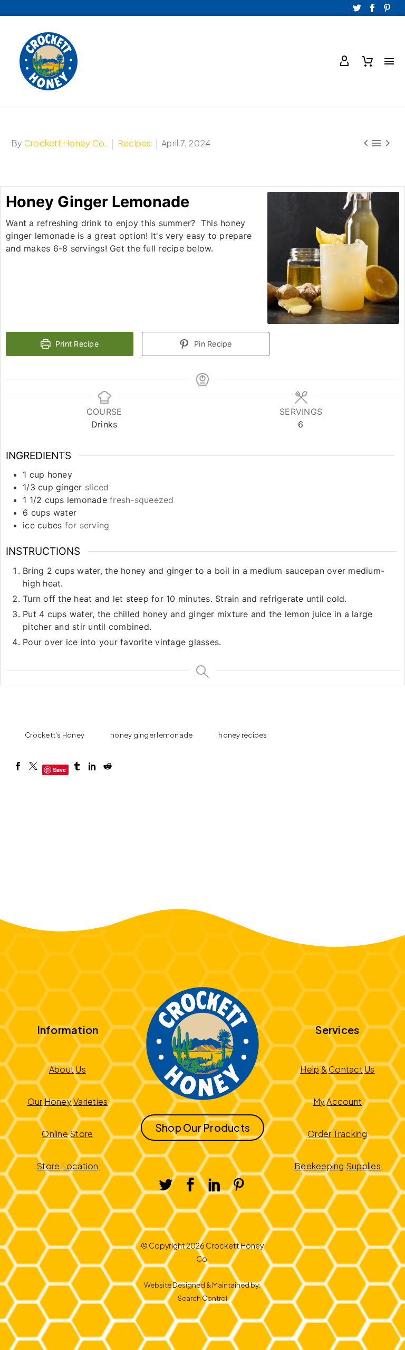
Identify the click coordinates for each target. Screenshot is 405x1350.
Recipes (134, 142)
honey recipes (242, 735)
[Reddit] (107, 766)
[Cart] (367, 61)
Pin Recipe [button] (212, 343)
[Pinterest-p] (387, 8)
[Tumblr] (77, 766)
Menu (389, 61)
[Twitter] (33, 766)
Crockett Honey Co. (66, 142)
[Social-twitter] (357, 8)
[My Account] (344, 61)
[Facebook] (18, 766)
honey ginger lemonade (151, 735)
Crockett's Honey (54, 735)
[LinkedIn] (92, 766)
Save (59, 770)
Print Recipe (76, 343)
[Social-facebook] (372, 8)
